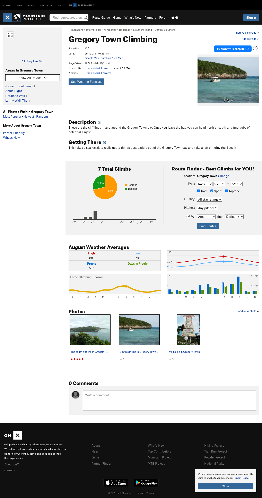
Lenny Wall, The (16, 100)
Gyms (117, 17)
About (95, 445)
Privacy (150, 492)
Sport (217, 191)
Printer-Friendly (14, 133)
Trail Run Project (215, 451)
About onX (11, 464)
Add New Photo (247, 311)
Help (94, 451)
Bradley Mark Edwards (98, 68)
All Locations (76, 29)
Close (225, 486)
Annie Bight (13, 91)
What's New (132, 17)
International (93, 29)
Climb (7, 5)
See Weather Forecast (86, 81)
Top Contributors (159, 451)
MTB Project (156, 463)
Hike (31, 5)
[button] (202, 80)
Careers (9, 470)
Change (223, 176)
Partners (150, 17)
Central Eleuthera (165, 29)
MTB (19, 5)
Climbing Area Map (33, 61)
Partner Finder (101, 463)
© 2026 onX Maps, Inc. (120, 492)
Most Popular (12, 116)
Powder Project (214, 457)
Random (42, 116)
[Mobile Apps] (175, 17)
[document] (225, 480)
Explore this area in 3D (233, 49)
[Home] (26, 17)
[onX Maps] (13, 438)
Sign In (251, 17)
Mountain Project (160, 457)
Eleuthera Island (142, 29)
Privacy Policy (241, 478)
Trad (203, 191)
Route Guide (101, 17)
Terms (139, 492)
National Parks (214, 463)
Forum (163, 17)
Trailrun (46, 5)
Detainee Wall (15, 96)
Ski (60, 5)
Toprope (234, 191)
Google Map (92, 58)
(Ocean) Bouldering (19, 86)
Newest (29, 116)
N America (110, 29)
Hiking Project (214, 445)
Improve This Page (246, 32)
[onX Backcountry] (81, 5)
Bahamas (124, 29)
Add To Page (249, 38)
